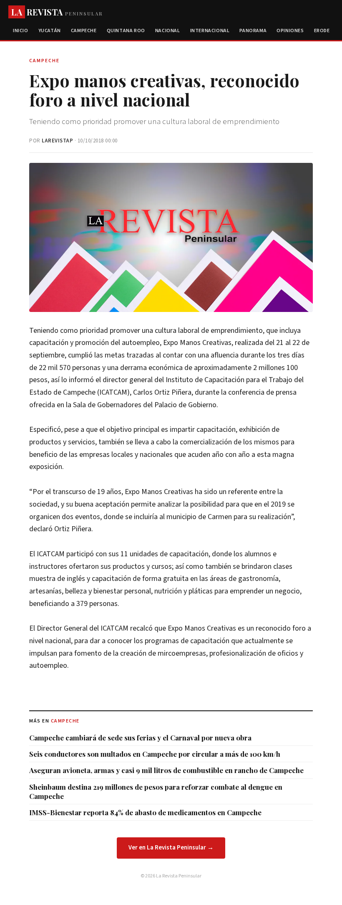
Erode (322, 30)
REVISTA (57, 12)
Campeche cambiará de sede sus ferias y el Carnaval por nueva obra (140, 737)
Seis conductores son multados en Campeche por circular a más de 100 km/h (154, 753)
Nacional (167, 30)
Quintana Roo (126, 30)
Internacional (210, 30)
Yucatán (49, 30)
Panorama (253, 30)
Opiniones (290, 30)
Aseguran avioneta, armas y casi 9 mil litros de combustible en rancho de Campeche (166, 770)
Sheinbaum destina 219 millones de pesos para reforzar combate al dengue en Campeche (155, 791)
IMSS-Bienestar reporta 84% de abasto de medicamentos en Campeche (145, 812)
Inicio (20, 30)
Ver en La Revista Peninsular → (171, 847)
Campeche (84, 30)
